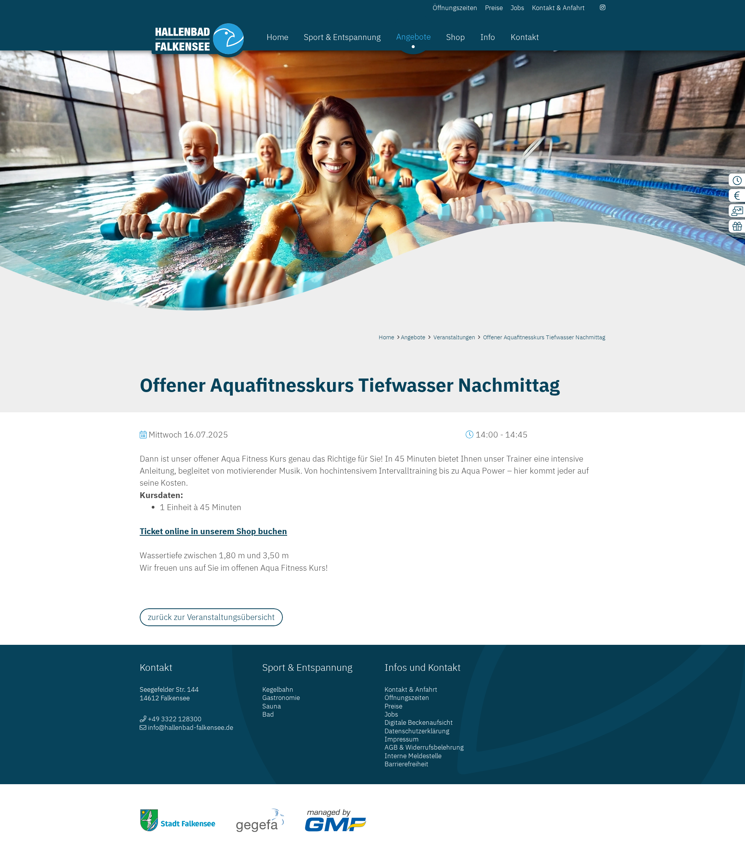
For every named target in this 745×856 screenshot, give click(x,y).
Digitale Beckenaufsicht (419, 722)
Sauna (271, 706)
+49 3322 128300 (174, 719)
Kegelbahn (277, 689)
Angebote (413, 337)
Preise (393, 706)
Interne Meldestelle (413, 756)
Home (386, 337)
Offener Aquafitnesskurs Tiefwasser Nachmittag (544, 337)
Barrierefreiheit (406, 764)
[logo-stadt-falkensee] (178, 820)
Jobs (391, 714)
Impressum (402, 739)
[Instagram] (602, 7)
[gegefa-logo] (260, 820)
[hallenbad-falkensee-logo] (199, 38)
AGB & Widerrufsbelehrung (424, 747)
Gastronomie (281, 697)
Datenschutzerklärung (417, 731)
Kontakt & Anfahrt (411, 689)
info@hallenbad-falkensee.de (190, 727)
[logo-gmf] (335, 820)
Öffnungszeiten (407, 697)
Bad (268, 714)
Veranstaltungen (454, 337)
